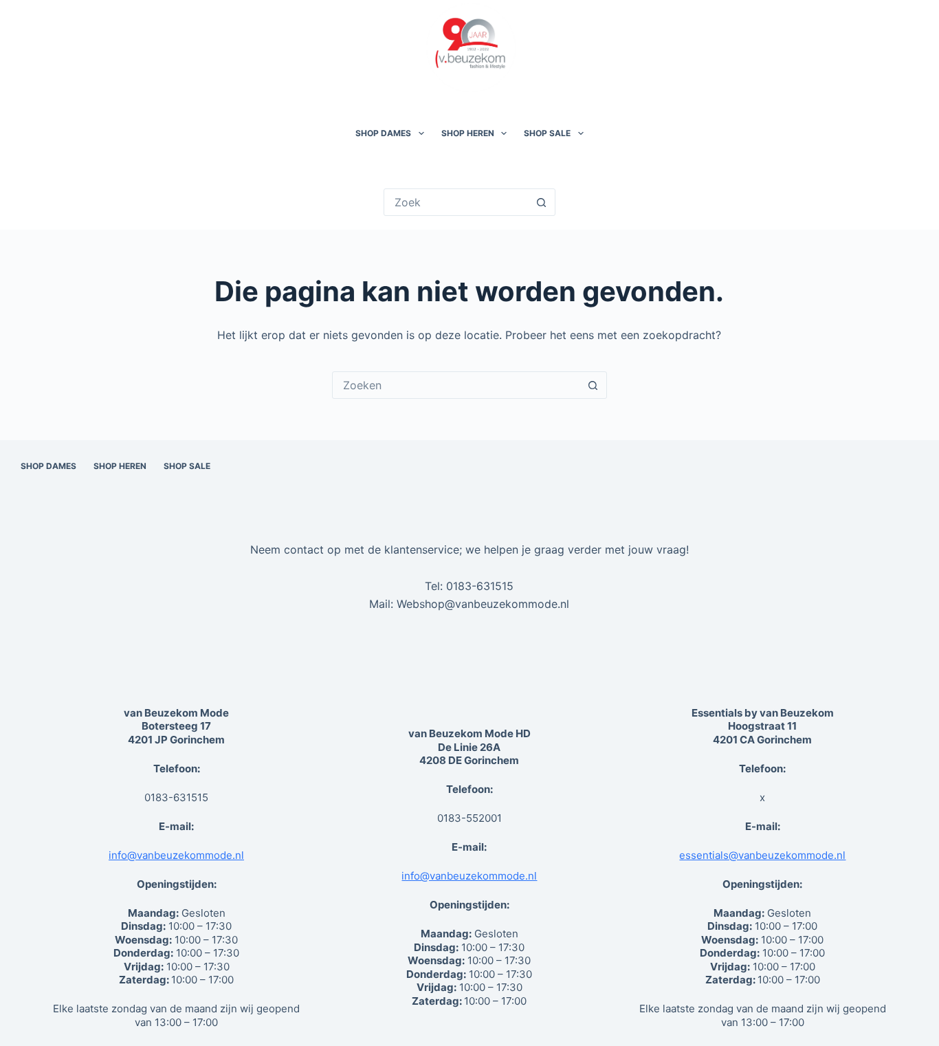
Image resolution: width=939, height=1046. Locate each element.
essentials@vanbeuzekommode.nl (762, 855)
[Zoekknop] (542, 202)
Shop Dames (383, 133)
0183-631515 (479, 586)
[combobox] (456, 385)
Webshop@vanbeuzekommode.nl (483, 604)
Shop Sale (547, 133)
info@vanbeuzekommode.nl (176, 855)
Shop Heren (467, 133)
